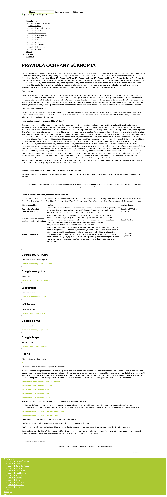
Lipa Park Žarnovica (37, 45)
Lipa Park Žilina (35, 49)
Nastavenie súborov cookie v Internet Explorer (41, 382)
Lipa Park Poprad (35, 38)
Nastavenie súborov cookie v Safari (36, 393)
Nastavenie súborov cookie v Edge (36, 397)
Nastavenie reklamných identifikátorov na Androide (43, 411)
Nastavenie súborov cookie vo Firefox (37, 386)
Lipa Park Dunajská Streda (39, 28)
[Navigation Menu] (23, 17)
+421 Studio (136, 452)
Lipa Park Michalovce (37, 33)
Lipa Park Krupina (36, 30)
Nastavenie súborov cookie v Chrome (37, 389)
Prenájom (30, 54)
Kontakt (30, 57)
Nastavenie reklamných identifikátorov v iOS (40, 415)
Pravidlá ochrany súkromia (87, 446)
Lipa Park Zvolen (35, 42)
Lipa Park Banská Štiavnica (39, 23)
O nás (29, 52)
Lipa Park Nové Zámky (38, 35)
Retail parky (32, 21)
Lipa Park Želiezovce (37, 47)
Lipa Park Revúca (36, 40)
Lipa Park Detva (35, 26)
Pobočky (61, 446)
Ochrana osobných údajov (104, 446)
